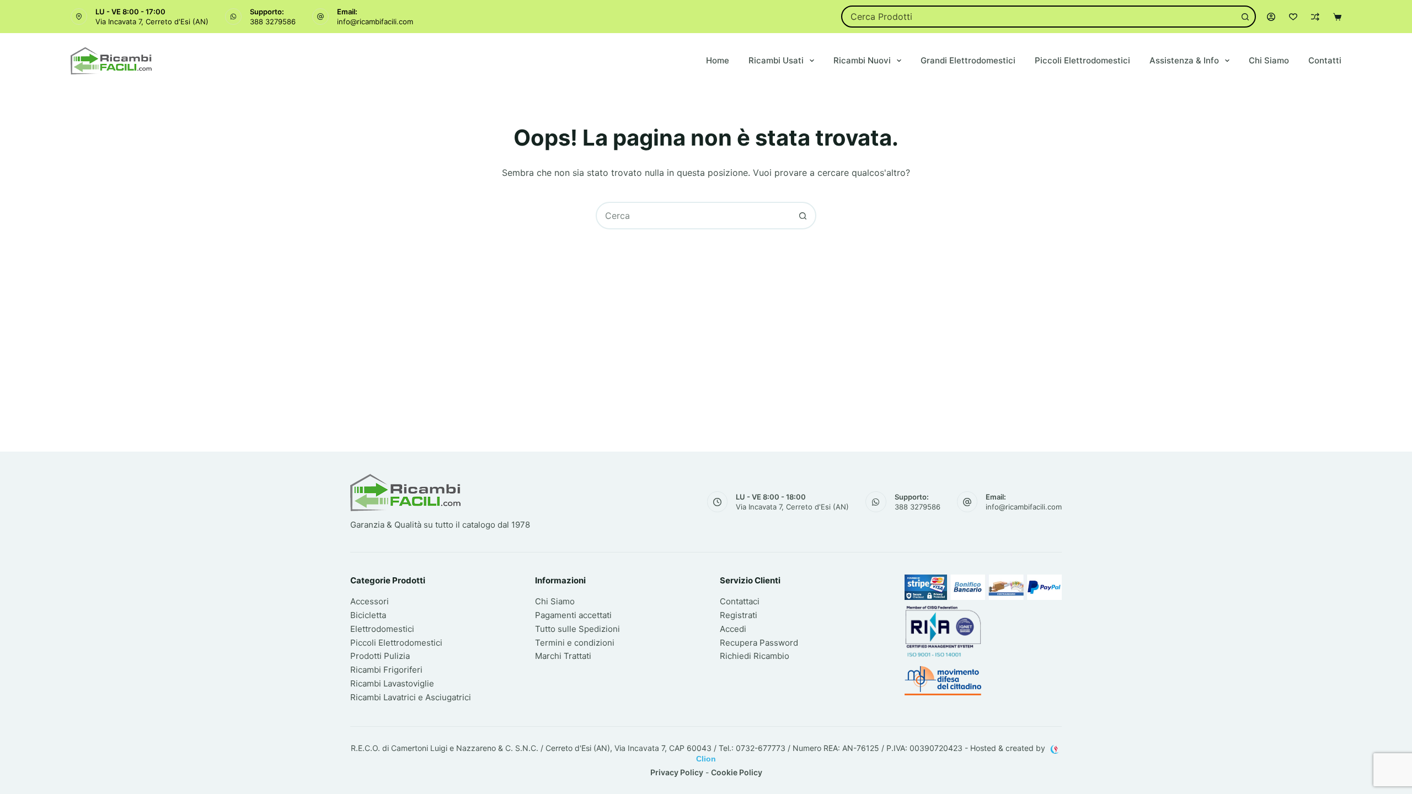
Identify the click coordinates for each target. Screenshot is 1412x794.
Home (717, 60)
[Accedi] (1271, 17)
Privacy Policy (676, 772)
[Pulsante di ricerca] (1245, 16)
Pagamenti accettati (573, 615)
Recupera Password (759, 642)
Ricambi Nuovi (862, 60)
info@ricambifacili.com (375, 21)
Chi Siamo (1269, 60)
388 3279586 (273, 21)
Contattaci (740, 601)
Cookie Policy (736, 772)
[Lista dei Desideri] (1293, 17)
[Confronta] (1315, 17)
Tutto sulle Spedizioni (577, 629)
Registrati (738, 615)
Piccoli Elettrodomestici (1082, 60)
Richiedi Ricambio (754, 656)
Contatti (1324, 60)
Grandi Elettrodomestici (968, 60)
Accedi (733, 629)
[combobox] (1039, 17)
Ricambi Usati (776, 60)
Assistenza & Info (1184, 60)
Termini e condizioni (574, 642)
